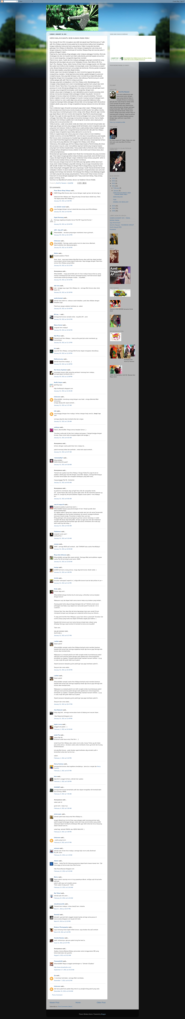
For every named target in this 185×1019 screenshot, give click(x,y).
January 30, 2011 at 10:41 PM (63, 319)
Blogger (103, 1014)
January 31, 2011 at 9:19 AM (63, 538)
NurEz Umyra (58, 382)
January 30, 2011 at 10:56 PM (63, 330)
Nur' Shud (57, 893)
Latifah (56, 641)
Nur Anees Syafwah (60, 370)
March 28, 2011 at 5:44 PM (62, 932)
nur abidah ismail (59, 207)
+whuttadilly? (58, 458)
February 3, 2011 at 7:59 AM (62, 794)
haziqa (56, 567)
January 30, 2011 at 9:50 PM (63, 201)
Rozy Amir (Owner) (60, 555)
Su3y (55, 589)
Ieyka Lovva (58, 724)
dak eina (57, 285)
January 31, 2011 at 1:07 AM (63, 405)
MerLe (56, 877)
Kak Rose (57, 336)
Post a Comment (57, 995)
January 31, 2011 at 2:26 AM (63, 421)
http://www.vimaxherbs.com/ (62, 967)
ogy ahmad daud (115, 222)
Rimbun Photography (61, 927)
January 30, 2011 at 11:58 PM (63, 376)
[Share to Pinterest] (86, 183)
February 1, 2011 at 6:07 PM (62, 770)
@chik (56, 578)
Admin (56, 861)
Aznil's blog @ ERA (116, 227)
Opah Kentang (59, 217)
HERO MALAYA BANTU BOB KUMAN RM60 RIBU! (122, 193)
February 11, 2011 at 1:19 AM (63, 855)
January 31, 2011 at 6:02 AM (63, 437)
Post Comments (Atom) (65, 1006)
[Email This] (78, 183)
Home (78, 1003)
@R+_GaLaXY (58, 230)
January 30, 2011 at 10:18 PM (63, 247)
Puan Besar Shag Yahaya (62, 190)
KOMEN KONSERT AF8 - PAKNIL (120, 218)
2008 (113, 211)
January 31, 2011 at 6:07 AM (63, 452)
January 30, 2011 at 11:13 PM (63, 342)
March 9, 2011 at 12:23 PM (62, 921)
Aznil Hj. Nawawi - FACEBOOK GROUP (122, 225)
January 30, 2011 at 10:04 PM (63, 224)
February (116, 188)
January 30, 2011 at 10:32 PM (63, 280)
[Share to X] (82, 183)
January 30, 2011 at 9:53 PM (63, 211)
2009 (113, 208)
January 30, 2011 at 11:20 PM (63, 353)
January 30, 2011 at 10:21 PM (63, 265)
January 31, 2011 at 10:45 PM (63, 670)
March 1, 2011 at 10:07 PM (62, 909)
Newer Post (54, 1003)
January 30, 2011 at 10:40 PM (63, 308)
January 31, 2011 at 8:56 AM (63, 498)
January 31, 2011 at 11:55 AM (63, 561)
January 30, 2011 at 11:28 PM (63, 364)
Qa (55, 975)
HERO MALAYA (118, 197)
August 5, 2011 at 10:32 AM (62, 955)
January (116, 190)
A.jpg (114, 199)
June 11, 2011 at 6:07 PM (62, 943)
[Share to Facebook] (84, 183)
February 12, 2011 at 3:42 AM (63, 871)
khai (55, 776)
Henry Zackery (58, 764)
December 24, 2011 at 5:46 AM (63, 991)
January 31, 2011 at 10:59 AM (63, 549)
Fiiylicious (57, 531)
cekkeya (56, 427)
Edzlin (56, 253)
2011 (113, 186)
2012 (113, 183)
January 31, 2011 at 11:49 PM (63, 718)
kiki (55, 411)
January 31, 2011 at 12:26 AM (63, 391)
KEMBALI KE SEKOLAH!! (120, 202)
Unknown (57, 241)
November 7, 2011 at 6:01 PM (63, 980)
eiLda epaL (57, 814)
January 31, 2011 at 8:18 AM (63, 464)
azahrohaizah (58, 298)
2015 (113, 178)
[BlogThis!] (80, 183)
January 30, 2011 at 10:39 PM (63, 292)
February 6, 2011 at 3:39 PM (62, 832)
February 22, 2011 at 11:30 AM (63, 898)
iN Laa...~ (57, 314)
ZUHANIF (57, 787)
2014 (113, 181)
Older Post (101, 1003)
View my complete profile (117, 122)
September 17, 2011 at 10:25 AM (64, 969)
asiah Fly (57, 735)
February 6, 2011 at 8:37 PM (62, 842)
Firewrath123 (58, 961)
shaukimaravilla (59, 904)
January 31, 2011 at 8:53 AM (63, 482)
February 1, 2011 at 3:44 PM (62, 758)
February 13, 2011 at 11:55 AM (63, 887)
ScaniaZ (56, 914)
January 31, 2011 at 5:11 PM (62, 583)
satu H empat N (59, 504)
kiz (55, 348)
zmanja (56, 544)
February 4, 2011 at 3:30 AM (62, 808)
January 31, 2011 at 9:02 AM (63, 526)
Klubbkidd (113, 229)
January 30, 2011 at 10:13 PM (63, 235)
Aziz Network (58, 710)
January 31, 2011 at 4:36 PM (63, 572)
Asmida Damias (59, 938)
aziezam (56, 848)
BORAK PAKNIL (114, 220)
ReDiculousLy (58, 359)
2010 (113, 206)
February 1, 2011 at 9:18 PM (62, 781)
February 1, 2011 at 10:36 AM (63, 729)
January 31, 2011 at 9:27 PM (63, 635)
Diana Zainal (58, 325)
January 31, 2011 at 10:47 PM (63, 704)
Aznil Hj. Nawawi (124, 92)
